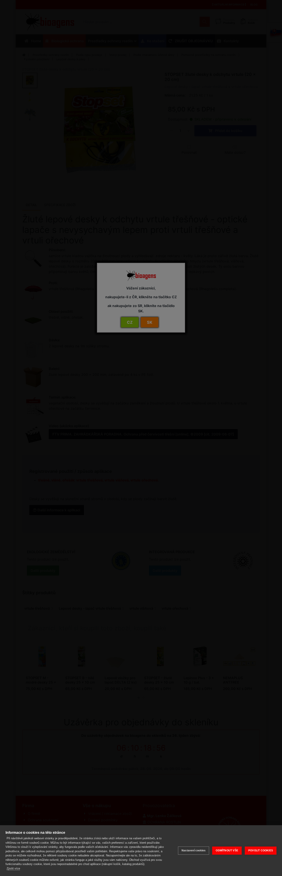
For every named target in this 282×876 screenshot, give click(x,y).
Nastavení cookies (194, 850)
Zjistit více (13, 868)
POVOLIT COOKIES (260, 850)
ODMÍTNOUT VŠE (227, 850)
